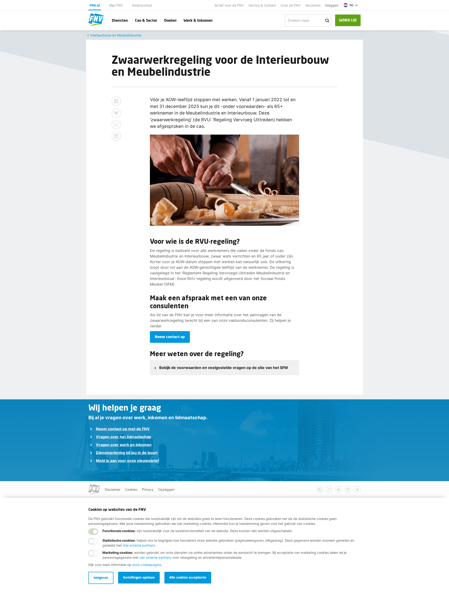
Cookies (131, 489)
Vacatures (312, 5)
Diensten (120, 20)
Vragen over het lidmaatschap (123, 436)
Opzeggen (166, 489)
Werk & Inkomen (198, 20)
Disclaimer (112, 489)
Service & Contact (262, 5)
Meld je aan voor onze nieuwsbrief (127, 460)
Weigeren (101, 578)
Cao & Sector (146, 20)
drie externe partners (139, 545)
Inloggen (331, 5)
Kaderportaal (142, 5)
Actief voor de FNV (229, 5)
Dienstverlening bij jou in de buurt (127, 452)
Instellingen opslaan (139, 577)
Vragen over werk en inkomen (124, 444)
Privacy (147, 489)
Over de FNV (291, 5)
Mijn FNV (116, 5)
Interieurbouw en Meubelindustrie (115, 35)
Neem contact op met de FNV (123, 428)
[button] (351, 5)
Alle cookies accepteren (187, 577)
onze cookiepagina (146, 565)
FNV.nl (95, 5)
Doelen (170, 20)
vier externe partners (155, 557)
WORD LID (348, 20)
